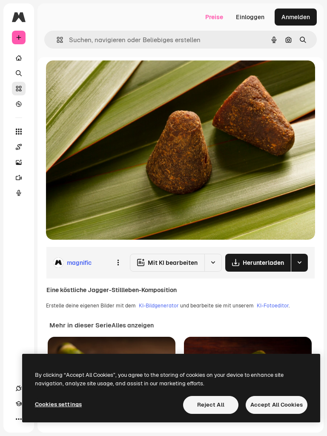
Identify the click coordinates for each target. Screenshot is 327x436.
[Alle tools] (19, 131)
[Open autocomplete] (56, 40)
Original (100, 76)
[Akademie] (19, 403)
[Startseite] (19, 58)
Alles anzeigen (133, 325)
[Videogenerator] (19, 177)
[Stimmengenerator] (19, 193)
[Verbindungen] (19, 388)
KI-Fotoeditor (273, 305)
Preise (214, 17)
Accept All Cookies (276, 404)
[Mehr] (19, 419)
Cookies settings (58, 404)
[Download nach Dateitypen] (299, 263)
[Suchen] (19, 73)
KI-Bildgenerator (159, 305)
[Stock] (19, 88)
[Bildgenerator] (19, 162)
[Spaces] (19, 147)
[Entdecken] (19, 104)
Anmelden (295, 17)
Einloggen (250, 17)
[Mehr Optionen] (117, 262)
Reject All (210, 404)
